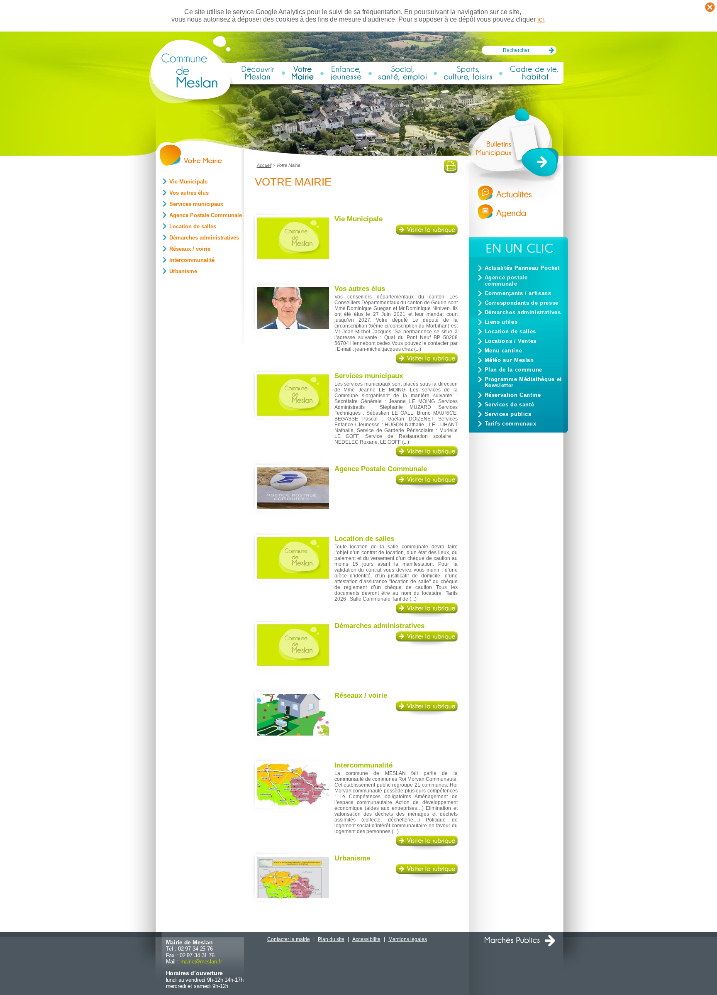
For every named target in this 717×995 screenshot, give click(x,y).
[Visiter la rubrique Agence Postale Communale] (427, 487)
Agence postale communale (506, 280)
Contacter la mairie (288, 939)
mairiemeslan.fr (201, 961)
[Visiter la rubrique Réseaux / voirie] (427, 713)
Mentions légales (407, 939)
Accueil (264, 165)
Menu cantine (503, 350)
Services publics (508, 414)
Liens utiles (501, 322)
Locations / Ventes (511, 341)
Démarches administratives (523, 312)
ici (540, 19)
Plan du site (331, 939)
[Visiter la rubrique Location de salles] (427, 615)
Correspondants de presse (521, 303)
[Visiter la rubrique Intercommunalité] (427, 848)
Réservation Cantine (513, 395)
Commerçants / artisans (518, 293)
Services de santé (509, 404)
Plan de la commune (514, 370)
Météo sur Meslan (509, 360)
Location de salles (511, 331)
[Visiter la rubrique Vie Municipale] (427, 237)
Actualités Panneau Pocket (522, 268)
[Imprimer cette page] (451, 171)
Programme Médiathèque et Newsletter (523, 382)
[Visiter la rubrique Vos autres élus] (427, 365)
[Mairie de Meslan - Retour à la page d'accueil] (192, 102)
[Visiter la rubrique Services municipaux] (427, 458)
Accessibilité (366, 939)
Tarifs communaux (511, 423)
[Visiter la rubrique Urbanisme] (427, 876)
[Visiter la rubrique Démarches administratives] (427, 644)
